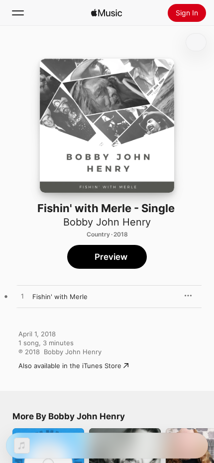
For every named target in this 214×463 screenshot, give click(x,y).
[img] (106, 12)
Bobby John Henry (107, 222)
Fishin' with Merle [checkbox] (60, 297)
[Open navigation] (18, 13)
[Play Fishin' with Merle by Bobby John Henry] (22, 296)
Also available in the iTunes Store (69, 366)
